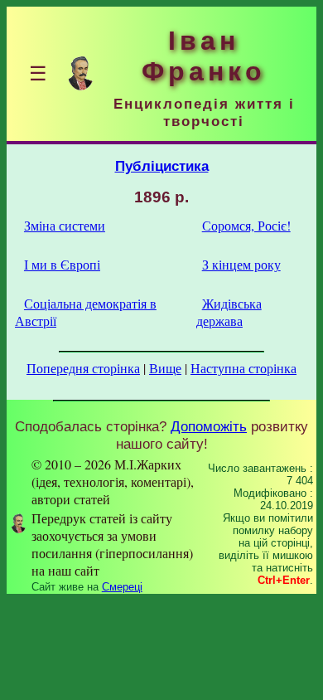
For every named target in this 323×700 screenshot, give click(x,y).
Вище (165, 368)
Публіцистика (162, 166)
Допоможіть (209, 426)
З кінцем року (241, 264)
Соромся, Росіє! (246, 225)
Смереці (122, 587)
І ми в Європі (62, 264)
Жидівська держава (229, 311)
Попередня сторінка (83, 368)
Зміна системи (64, 225)
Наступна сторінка (243, 368)
